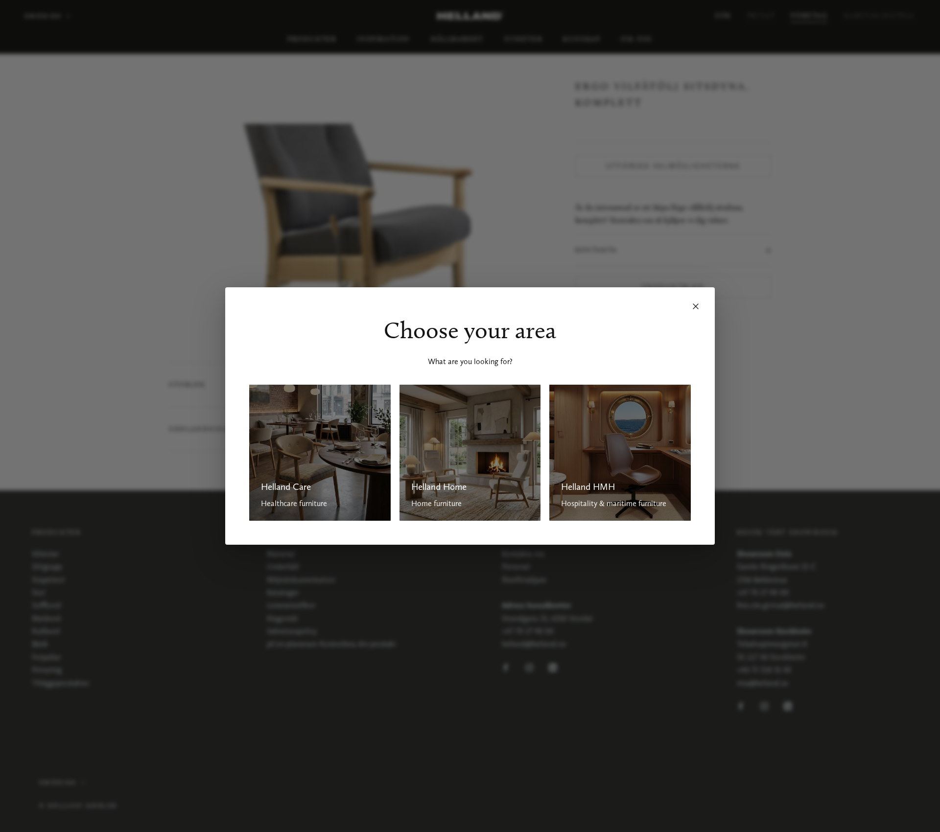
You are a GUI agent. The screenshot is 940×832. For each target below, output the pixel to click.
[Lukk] (695, 306)
